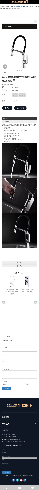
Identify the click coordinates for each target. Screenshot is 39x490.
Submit (7, 388)
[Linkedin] (17, 480)
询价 (8, 108)
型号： (4, 87)
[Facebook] (13, 480)
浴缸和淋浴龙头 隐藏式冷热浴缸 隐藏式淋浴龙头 (12, 292)
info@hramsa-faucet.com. (12, 439)
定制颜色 (6, 121)
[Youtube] (21, 480)
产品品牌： (5, 90)
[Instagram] (24, 480)
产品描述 (6, 118)
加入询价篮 (20, 108)
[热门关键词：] (35, 21)
